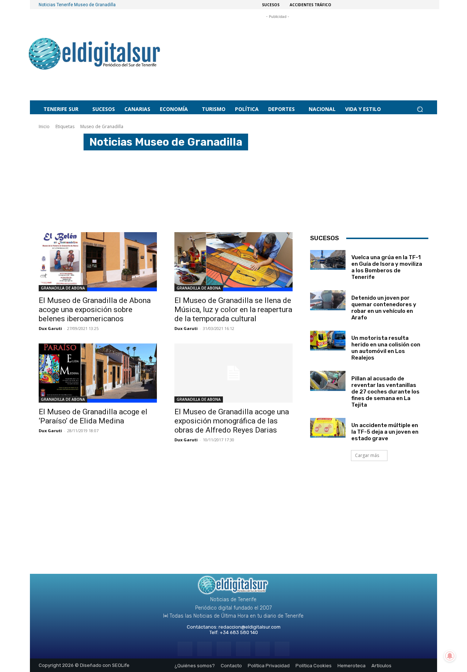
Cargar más (367, 455)
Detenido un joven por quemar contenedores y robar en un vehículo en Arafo (383, 308)
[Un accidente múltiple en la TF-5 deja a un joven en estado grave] (328, 428)
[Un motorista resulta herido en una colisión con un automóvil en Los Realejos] (328, 340)
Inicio (44, 126)
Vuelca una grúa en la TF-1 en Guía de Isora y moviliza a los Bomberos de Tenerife (386, 267)
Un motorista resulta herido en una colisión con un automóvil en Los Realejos (385, 348)
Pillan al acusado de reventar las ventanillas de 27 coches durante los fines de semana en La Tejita (385, 391)
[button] (419, 109)
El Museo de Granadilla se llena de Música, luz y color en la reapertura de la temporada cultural (233, 309)
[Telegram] (224, 649)
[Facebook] (185, 649)
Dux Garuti (50, 328)
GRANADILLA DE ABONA (63, 288)
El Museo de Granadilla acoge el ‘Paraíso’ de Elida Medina (93, 416)
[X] (262, 649)
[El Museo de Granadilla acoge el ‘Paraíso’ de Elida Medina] (98, 373)
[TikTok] (243, 649)
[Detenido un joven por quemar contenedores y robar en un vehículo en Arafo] (328, 300)
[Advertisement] (277, 50)
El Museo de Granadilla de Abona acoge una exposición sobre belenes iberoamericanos (95, 309)
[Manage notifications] (450, 656)
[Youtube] (282, 649)
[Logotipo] (94, 55)
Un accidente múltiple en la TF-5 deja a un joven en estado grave (384, 432)
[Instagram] (204, 649)
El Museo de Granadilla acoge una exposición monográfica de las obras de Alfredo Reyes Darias (231, 420)
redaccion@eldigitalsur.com (250, 627)
